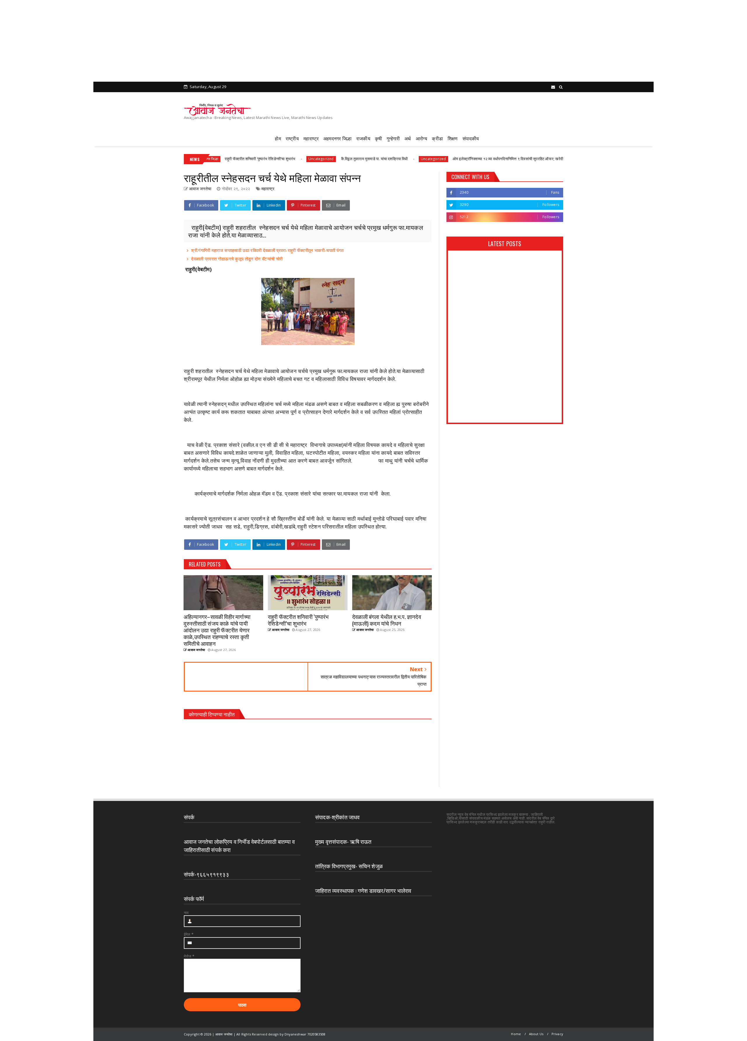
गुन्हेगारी (393, 138)
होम (278, 138)
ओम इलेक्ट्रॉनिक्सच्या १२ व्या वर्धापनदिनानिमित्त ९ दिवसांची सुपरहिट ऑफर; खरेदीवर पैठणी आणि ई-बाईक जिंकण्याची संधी (490, 158)
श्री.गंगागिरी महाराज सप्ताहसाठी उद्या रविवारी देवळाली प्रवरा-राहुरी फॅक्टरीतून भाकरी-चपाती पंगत (267, 250)
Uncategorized (276, 158)
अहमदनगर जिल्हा (337, 138)
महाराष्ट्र (311, 138)
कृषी (378, 138)
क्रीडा (437, 138)
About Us (536, 1033)
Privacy (557, 1033)
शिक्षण (453, 138)
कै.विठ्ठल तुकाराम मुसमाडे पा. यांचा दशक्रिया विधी (329, 158)
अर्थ (407, 138)
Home (516, 1033)
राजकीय (363, 138)
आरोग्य (421, 138)
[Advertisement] (175, 41)
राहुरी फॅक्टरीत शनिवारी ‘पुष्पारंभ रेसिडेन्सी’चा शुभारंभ (215, 158)
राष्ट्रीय (292, 138)
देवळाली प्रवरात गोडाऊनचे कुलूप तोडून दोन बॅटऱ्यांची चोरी (236, 259)
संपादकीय (470, 138)
